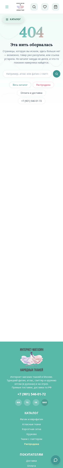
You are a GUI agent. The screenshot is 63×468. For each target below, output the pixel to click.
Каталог (15, 19)
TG (27, 402)
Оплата (31, 465)
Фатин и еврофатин (31, 419)
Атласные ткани (31, 424)
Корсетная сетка (31, 429)
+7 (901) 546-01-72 (31, 100)
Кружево (32, 434)
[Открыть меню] (7, 7)
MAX (44, 402)
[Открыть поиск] (34, 7)
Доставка (31, 460)
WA (18, 402)
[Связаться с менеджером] (55, 460)
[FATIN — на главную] (20, 7)
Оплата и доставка (31, 92)
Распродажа (43, 84)
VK (36, 402)
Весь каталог (20, 84)
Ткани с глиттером (31, 439)
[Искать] (56, 74)
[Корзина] (55, 7)
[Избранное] (44, 7)
